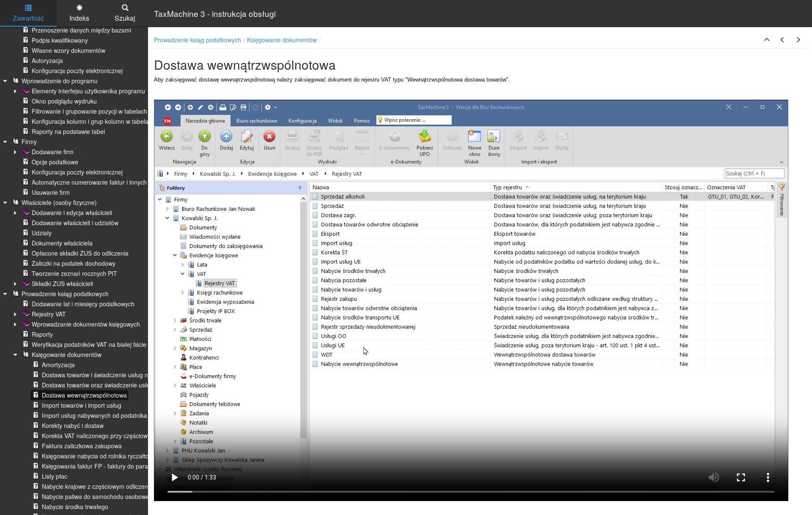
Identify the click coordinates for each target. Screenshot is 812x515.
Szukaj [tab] (125, 18)
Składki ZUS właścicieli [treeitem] (62, 283)
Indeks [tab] (79, 18)
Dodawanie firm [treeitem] (53, 151)
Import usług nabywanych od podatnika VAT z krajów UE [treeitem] (117, 415)
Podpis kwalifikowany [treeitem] (60, 40)
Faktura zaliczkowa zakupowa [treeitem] (82, 445)
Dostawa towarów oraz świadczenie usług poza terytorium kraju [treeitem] (127, 385)
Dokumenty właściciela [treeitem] (62, 243)
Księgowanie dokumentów (282, 39)
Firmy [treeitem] (29, 141)
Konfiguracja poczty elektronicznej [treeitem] (77, 70)
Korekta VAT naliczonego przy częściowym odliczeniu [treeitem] (113, 435)
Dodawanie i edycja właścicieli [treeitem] (72, 212)
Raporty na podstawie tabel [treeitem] (68, 131)
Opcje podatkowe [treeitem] (55, 162)
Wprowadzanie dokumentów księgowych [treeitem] (86, 324)
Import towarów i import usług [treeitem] (81, 405)
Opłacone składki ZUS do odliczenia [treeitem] (80, 253)
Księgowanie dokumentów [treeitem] (67, 354)
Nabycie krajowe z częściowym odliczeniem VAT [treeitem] (106, 486)
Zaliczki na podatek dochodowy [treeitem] (73, 263)
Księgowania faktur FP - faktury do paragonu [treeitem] (102, 466)
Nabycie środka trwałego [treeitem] (75, 506)
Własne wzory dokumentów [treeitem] (68, 50)
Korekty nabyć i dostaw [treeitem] (73, 425)
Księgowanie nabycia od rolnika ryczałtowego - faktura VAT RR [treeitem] (126, 456)
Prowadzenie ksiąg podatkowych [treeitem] (65, 293)
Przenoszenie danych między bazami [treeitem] (81, 30)
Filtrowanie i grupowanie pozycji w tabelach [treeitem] (89, 111)
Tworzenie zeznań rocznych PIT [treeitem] (74, 273)
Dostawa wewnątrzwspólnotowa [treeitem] (84, 395)
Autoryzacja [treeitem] (47, 60)
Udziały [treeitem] (42, 233)
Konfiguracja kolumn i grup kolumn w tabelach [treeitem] (93, 121)
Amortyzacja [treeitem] (58, 364)
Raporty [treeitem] (42, 334)
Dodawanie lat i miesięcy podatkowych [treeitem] (83, 304)
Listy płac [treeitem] (54, 476)
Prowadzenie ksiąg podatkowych (197, 39)
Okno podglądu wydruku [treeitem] (64, 101)
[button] (767, 39)
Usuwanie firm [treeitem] (51, 192)
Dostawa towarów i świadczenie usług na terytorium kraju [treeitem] (118, 375)
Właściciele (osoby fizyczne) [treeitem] (59, 202)
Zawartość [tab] (28, 18)
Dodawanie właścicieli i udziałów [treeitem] (75, 222)
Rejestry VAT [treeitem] (49, 314)
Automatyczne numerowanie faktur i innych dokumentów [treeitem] (107, 182)
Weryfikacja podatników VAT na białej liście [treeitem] (89, 344)
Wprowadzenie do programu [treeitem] (60, 80)
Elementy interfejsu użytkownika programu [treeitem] (88, 91)
